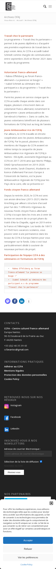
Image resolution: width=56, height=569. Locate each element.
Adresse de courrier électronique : (22, 448)
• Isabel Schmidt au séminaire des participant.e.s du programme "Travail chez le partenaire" (27, 283)
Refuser (28, 549)
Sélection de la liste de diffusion (21, 461)
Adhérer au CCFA (13, 366)
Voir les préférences (28, 557)
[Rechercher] (43, 6)
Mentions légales (14, 370)
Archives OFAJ (12, 17)
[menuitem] (43, 6)
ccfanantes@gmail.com (16, 349)
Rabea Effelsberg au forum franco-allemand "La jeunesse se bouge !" (25, 272)
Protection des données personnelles (25, 374)
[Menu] (50, 6)
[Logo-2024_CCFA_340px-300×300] (23, 6)
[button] (51, 503)
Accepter (28, 540)
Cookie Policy (26, 564)
